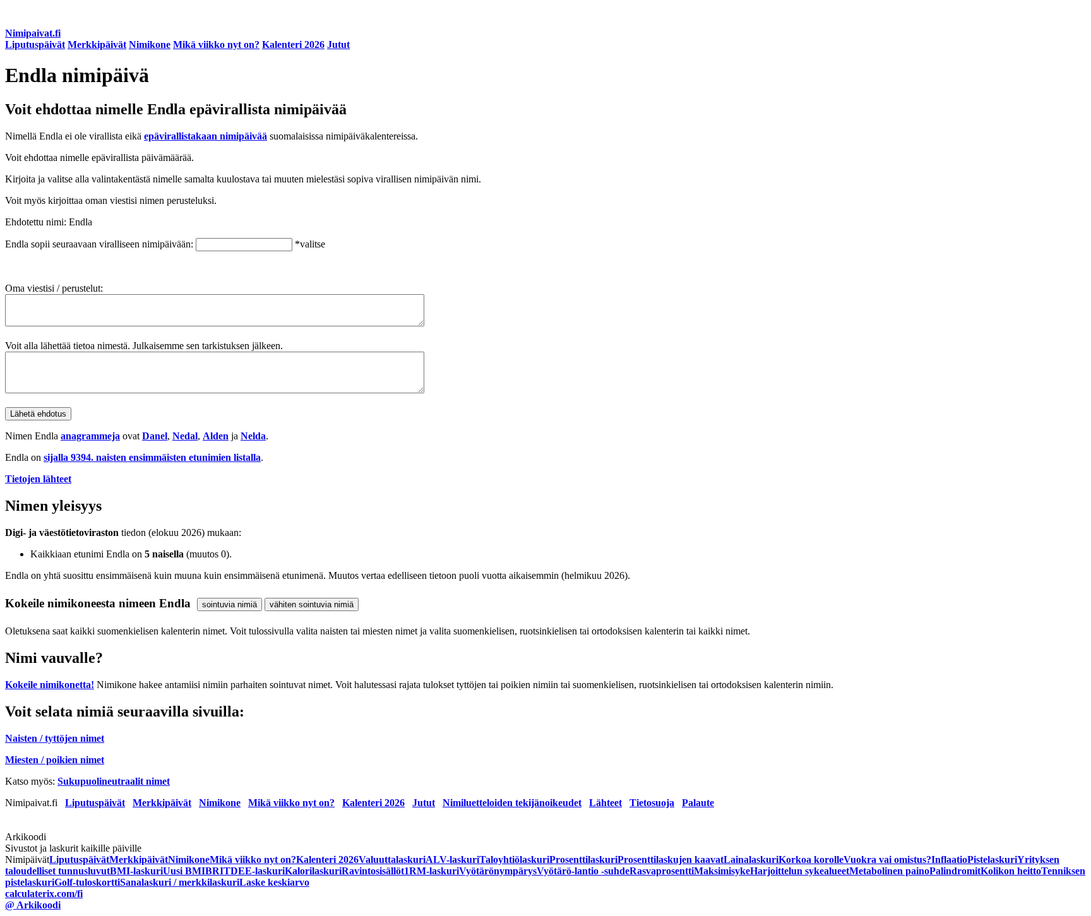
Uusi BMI (184, 870)
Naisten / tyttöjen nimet (54, 738)
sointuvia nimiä (229, 604)
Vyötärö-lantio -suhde (583, 870)
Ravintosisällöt (373, 870)
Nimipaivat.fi (33, 33)
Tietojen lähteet (38, 478)
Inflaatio (949, 859)
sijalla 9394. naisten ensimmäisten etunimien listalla (152, 457)
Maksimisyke (722, 870)
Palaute (698, 802)
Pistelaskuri (992, 859)
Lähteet (605, 802)
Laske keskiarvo (274, 882)
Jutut (338, 44)
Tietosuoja (651, 802)
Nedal (185, 436)
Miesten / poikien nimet (54, 759)
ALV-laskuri (452, 859)
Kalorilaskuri (313, 870)
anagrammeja (90, 436)
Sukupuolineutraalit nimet (113, 781)
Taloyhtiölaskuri (514, 859)
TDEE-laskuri (254, 870)
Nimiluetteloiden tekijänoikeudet (512, 802)
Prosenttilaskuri (583, 859)
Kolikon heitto (1011, 870)
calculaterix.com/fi (44, 893)
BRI (214, 870)
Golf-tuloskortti (87, 882)
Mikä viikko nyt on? (216, 44)
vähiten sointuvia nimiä (312, 604)
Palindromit (955, 870)
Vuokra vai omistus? (887, 859)
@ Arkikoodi (33, 905)
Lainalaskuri (751, 859)
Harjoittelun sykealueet (799, 870)
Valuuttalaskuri (392, 859)
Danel (154, 436)
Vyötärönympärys (498, 870)
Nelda (253, 436)
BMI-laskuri (136, 870)
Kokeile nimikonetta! (49, 684)
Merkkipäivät (97, 44)
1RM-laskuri (431, 870)
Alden (216, 436)
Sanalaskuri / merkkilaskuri (179, 882)
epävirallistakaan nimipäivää (205, 136)
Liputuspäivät (35, 44)
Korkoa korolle (811, 859)
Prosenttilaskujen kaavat (670, 859)
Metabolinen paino (889, 870)
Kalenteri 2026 (293, 44)
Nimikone (149, 44)
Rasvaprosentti (661, 870)
